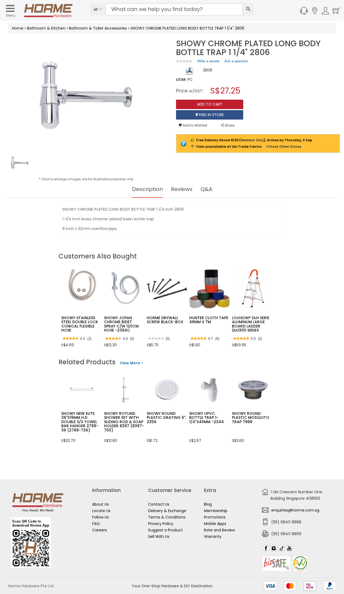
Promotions (214, 517)
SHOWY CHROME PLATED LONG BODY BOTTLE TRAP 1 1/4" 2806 (187, 28)
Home (17, 28)
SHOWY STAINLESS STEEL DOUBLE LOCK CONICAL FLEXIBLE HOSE (79, 324)
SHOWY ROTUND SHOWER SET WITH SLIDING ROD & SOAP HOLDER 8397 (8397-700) (124, 422)
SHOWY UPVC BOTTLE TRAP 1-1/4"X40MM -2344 (206, 417)
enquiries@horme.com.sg (295, 510)
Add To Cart (210, 104)
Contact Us (158, 504)
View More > (131, 363)
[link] (184, 61)
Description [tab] (147, 189)
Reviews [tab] (181, 189)
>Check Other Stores (283, 146)
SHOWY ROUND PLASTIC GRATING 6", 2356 (166, 417)
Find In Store (211, 114)
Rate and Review (219, 530)
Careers (99, 530)
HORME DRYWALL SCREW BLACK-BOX (165, 320)
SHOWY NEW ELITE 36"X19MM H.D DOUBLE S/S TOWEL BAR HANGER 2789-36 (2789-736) (79, 422)
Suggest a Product (165, 530)
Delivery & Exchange (167, 510)
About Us (100, 504)
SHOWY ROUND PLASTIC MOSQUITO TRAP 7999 (250, 417)
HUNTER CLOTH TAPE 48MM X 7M (208, 320)
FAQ (96, 523)
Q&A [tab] (206, 189)
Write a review (208, 62)
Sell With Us (158, 536)
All (96, 9)
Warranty (212, 536)
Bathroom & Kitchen (46, 28)
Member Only (252, 140)
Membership (215, 510)
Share (229, 125)
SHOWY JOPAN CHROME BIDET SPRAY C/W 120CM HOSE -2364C (121, 324)
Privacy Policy (160, 523)
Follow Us (100, 517)
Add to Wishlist (194, 125)
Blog (208, 504)
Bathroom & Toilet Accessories (98, 28)
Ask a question (236, 61)
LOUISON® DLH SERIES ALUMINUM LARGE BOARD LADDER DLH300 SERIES (251, 324)
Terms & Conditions (166, 517)
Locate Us (101, 510)
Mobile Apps (215, 523)
